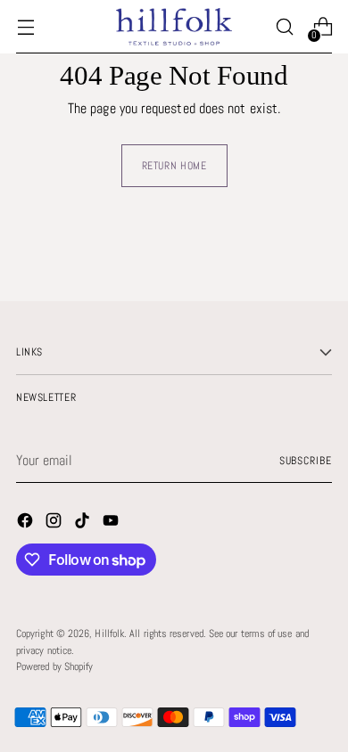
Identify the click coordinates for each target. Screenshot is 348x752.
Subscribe (305, 461)
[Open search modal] (284, 27)
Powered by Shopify (54, 666)
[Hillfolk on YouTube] (112, 523)
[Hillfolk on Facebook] (26, 523)
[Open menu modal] (25, 27)
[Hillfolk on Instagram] (55, 523)
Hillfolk (109, 633)
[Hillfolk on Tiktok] (84, 523)
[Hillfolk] (174, 26)
